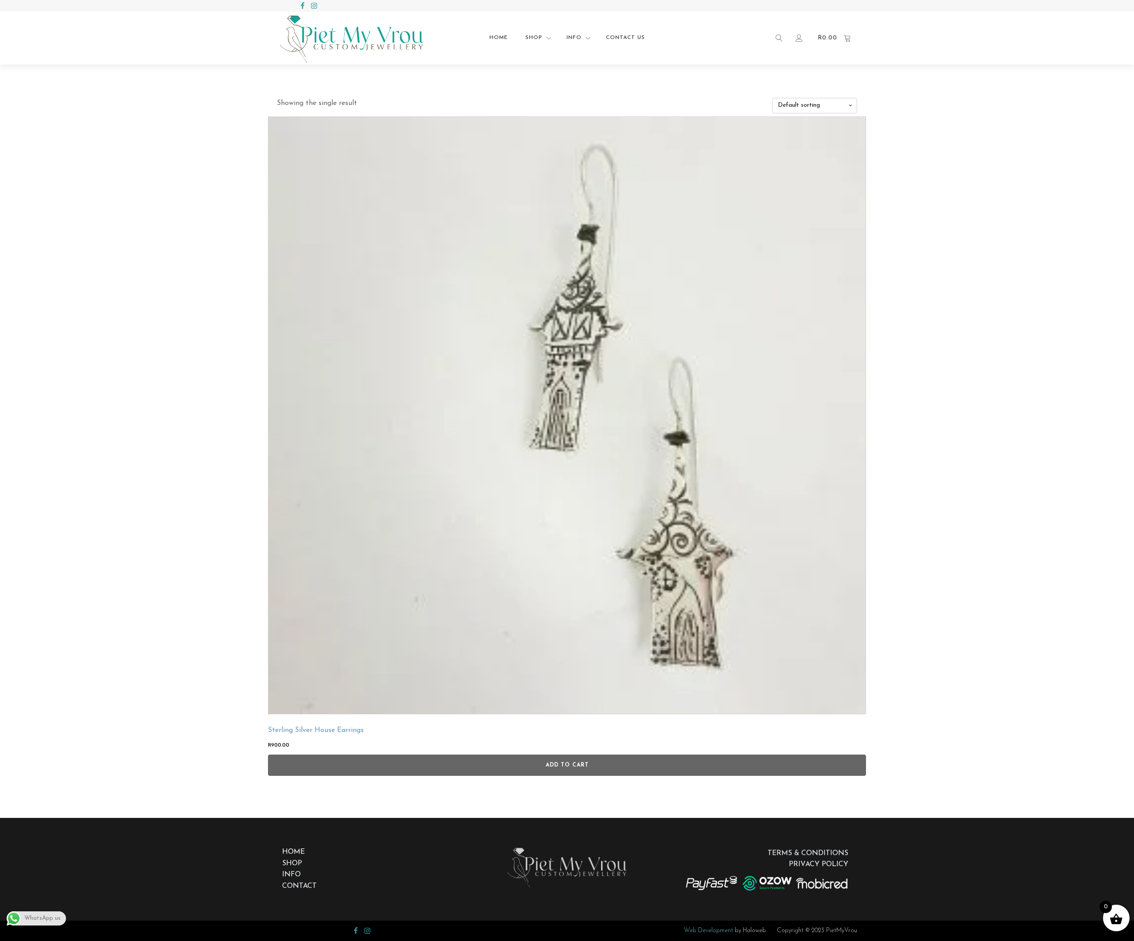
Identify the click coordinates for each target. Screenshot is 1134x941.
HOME (293, 852)
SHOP (292, 863)
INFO (291, 874)
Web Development (708, 930)
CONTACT (299, 886)
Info (574, 37)
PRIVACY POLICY (818, 864)
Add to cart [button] (567, 765)
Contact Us (625, 37)
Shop (533, 37)
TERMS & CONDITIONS (808, 853)
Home (498, 37)
